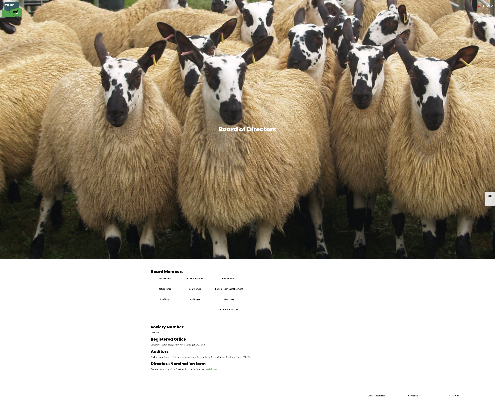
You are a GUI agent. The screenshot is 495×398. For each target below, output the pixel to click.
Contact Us (454, 396)
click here (212, 369)
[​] (484, 6)
